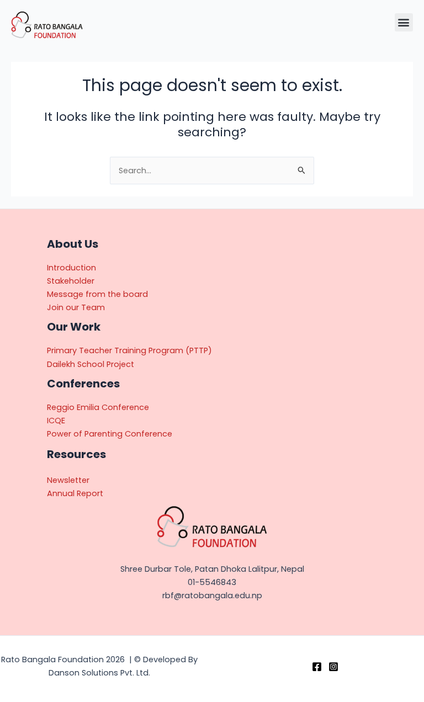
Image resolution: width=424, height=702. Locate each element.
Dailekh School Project (90, 364)
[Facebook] (317, 667)
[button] (404, 22)
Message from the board (97, 294)
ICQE (56, 420)
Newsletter (68, 480)
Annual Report (75, 493)
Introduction (71, 267)
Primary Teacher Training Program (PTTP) (129, 350)
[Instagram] (333, 667)
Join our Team (76, 307)
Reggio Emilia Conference (98, 407)
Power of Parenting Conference (109, 433)
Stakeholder (70, 280)
